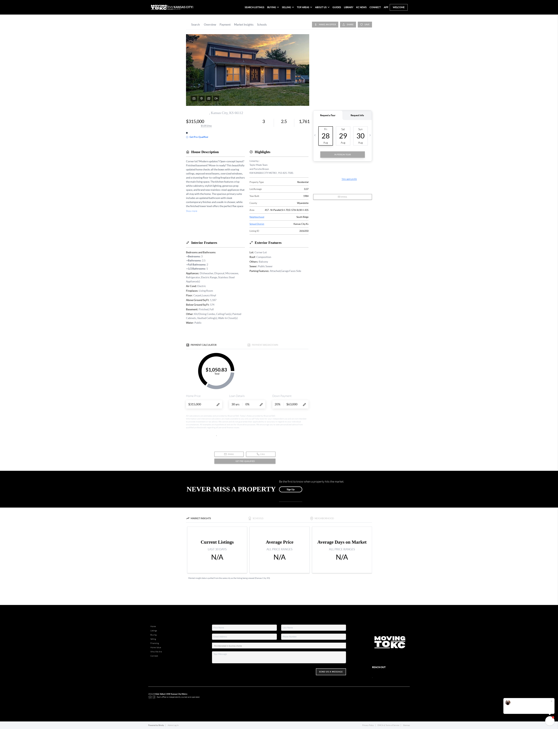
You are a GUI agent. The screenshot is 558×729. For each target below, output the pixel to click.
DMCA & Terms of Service (388, 725)
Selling (153, 639)
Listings (153, 630)
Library (348, 7)
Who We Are (156, 651)
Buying (153, 635)
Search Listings (254, 7)
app (386, 7)
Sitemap (406, 725)
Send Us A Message (331, 672)
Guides (336, 7)
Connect (375, 7)
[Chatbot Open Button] (550, 721)
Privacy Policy (368, 725)
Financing (154, 643)
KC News (361, 7)
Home (153, 626)
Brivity (161, 725)
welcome (399, 7)
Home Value (155, 647)
